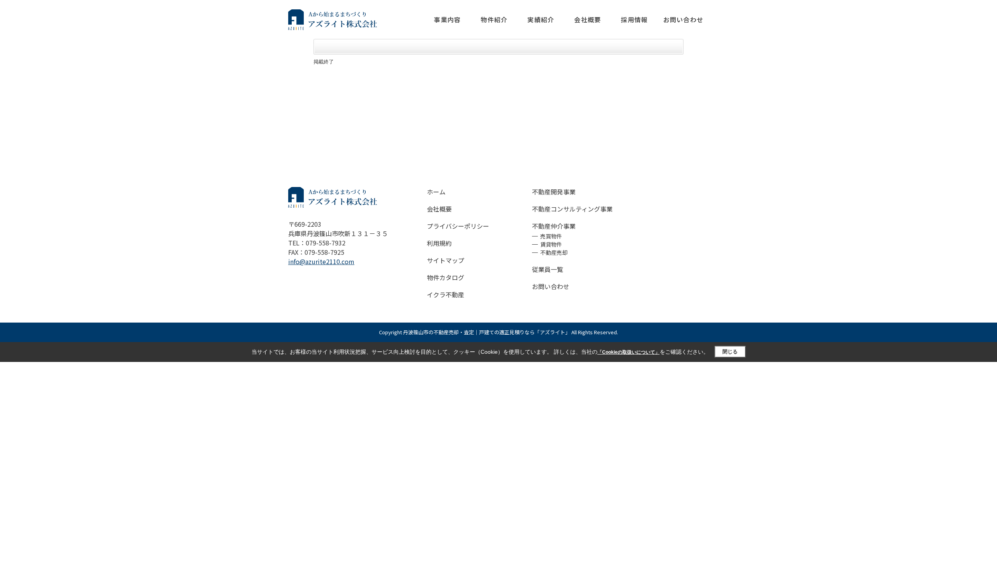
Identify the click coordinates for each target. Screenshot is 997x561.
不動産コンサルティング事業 (572, 208)
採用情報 (634, 19)
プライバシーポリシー (458, 226)
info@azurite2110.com (321, 261)
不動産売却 (553, 252)
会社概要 (587, 19)
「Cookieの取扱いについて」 (628, 352)
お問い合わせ (683, 19)
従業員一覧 (547, 269)
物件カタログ (445, 277)
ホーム (436, 191)
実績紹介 (540, 19)
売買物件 (551, 236)
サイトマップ (445, 260)
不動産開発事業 (554, 191)
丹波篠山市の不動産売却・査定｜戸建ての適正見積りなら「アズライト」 (486, 332)
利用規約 (439, 243)
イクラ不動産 (445, 294)
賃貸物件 (551, 244)
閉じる (730, 352)
